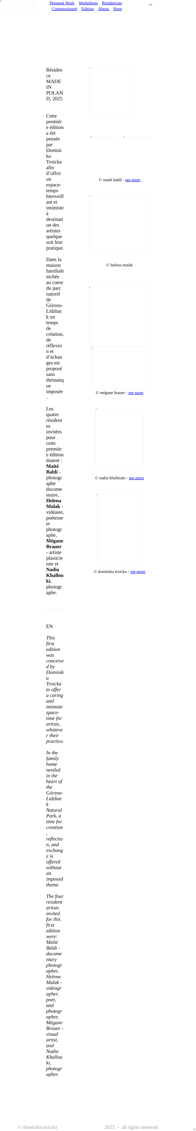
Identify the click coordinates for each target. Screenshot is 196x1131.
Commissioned (64, 8)
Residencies (112, 3)
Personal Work (62, 3)
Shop (117, 8)
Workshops (88, 3)
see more (132, 179)
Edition (87, 8)
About (104, 8)
